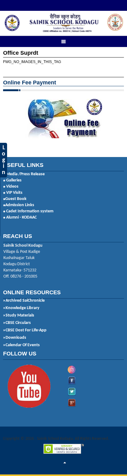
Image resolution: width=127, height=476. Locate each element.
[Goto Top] (64, 463)
